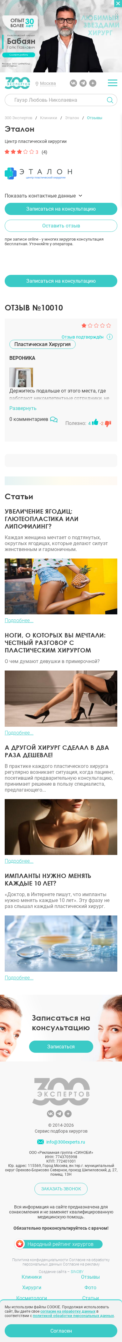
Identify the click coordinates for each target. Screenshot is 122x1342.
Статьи (90, 1298)
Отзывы (90, 1277)
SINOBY (77, 1272)
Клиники (32, 1277)
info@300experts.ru (65, 1141)
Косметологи (31, 1298)
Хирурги (31, 1288)
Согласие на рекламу (81, 1264)
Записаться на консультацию (61, 209)
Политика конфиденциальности (40, 1260)
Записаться (61, 1047)
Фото (90, 1288)
